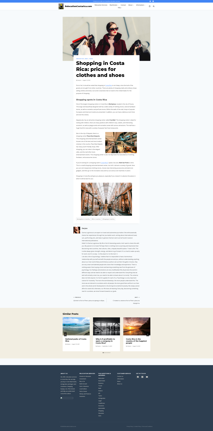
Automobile (101, 408)
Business (101, 383)
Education (101, 413)
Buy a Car (82, 381)
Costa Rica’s (104, 163)
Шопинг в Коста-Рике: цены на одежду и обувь (88, 299)
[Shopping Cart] (149, 6)
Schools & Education (85, 376)
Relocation (101, 378)
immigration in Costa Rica (83, 219)
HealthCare (101, 403)
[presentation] (76, 326)
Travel (91, 58)
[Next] (147, 334)
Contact (123, 5)
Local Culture (83, 389)
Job (99, 393)
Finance (100, 391)
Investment (82, 379)
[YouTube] (147, 377)
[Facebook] (150, 1)
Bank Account (83, 384)
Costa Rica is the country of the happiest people (136, 341)
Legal (99, 401)
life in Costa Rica (96, 219)
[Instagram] (153, 1)
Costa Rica (108, 85)
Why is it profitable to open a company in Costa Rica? (105, 341)
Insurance (82, 396)
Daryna (79, 80)
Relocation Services (101, 5)
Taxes (100, 396)
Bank (99, 388)
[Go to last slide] (65, 334)
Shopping (101, 411)
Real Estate (101, 381)
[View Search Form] (152, 6)
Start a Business (84, 386)
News (86, 58)
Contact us (120, 376)
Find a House (83, 391)
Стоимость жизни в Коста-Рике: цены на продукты (126, 300)
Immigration (80, 58)
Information (120, 379)
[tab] (103, 352)
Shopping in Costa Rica (108, 219)
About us (119, 384)
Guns (99, 416)
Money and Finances (85, 394)
